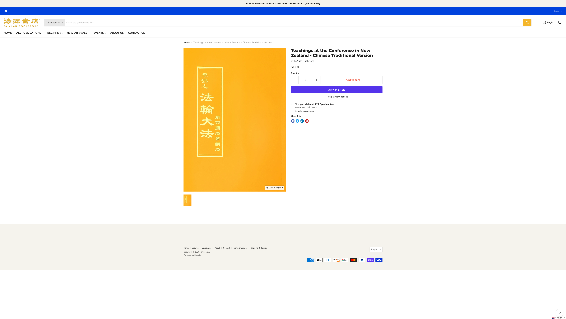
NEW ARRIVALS (77, 33)
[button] (558, 317)
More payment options (337, 97)
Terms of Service (240, 248)
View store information (304, 111)
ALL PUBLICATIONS (29, 33)
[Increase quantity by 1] (316, 80)
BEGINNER (54, 33)
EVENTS (99, 33)
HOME (8, 33)
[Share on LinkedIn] (302, 121)
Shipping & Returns (259, 248)
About (217, 248)
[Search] (527, 22)
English (557, 11)
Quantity (295, 73)
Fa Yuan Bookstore (304, 61)
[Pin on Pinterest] (307, 121)
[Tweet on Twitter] (297, 121)
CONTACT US (136, 33)
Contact (226, 248)
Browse (195, 248)
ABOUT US (117, 33)
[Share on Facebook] (292, 121)
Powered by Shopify (192, 255)
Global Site (206, 248)
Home (187, 42)
